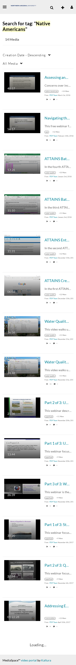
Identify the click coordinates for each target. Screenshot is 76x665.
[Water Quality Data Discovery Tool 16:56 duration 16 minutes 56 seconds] (22, 326)
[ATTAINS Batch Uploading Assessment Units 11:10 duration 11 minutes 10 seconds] (22, 204)
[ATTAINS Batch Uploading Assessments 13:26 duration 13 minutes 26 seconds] (22, 163)
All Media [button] (10, 63)
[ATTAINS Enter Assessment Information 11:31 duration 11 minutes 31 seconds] (22, 244)
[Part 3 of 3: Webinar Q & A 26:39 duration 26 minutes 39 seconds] (22, 488)
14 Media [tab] (12, 39)
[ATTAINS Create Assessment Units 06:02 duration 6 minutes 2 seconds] (22, 285)
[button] (6, 7)
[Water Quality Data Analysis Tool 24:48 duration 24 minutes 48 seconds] (22, 366)
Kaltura (46, 660)
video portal (29, 660)
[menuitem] (51, 8)
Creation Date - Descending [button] (24, 55)
